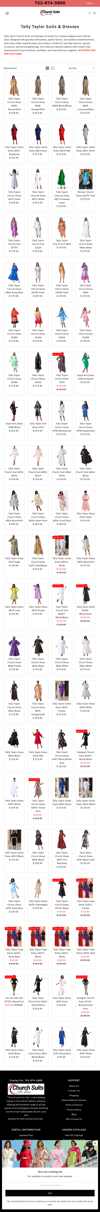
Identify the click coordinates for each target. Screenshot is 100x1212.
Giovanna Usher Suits (74, 1139)
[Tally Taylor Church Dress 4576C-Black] (62, 888)
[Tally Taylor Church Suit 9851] (62, 227)
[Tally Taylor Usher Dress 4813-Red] (62, 134)
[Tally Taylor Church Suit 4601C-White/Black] (62, 594)
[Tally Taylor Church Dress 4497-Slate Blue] (14, 888)
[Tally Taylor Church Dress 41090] (38, 317)
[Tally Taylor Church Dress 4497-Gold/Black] (38, 545)
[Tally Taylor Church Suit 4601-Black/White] (38, 985)
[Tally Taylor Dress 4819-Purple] (38, 594)
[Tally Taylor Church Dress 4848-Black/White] (62, 86)
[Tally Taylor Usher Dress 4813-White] (86, 788)
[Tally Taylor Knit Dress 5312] (38, 411)
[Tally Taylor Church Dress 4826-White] (86, 646)
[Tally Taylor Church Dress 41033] (38, 362)
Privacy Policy (74, 1109)
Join (50, 1193)
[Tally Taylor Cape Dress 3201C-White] (62, 937)
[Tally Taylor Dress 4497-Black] (86, 1037)
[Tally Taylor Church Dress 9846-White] (86, 227)
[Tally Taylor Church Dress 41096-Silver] (38, 272)
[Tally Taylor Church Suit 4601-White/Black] (38, 1037)
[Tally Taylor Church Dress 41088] (86, 317)
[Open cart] (94, 13)
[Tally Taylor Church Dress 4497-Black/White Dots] (62, 739)
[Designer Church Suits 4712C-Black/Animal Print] (86, 985)
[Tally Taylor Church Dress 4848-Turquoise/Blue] (86, 86)
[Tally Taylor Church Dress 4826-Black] (14, 691)
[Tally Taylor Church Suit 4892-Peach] (38, 455)
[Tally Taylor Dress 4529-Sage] (14, 545)
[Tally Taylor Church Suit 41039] (38, 227)
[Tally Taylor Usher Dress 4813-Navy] (38, 134)
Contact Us (74, 1090)
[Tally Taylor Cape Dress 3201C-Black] (38, 937)
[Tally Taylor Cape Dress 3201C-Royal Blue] (14, 937)
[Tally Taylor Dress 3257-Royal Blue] (62, 1037)
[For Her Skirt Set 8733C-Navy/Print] (14, 985)
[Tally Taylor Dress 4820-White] (86, 691)
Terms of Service (74, 1104)
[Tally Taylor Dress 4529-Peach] (86, 500)
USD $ (89, 3)
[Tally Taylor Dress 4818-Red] (38, 739)
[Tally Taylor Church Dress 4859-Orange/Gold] (38, 691)
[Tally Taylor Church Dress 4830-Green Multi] (38, 500)
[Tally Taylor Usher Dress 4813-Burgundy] (14, 134)
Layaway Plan (26, 1135)
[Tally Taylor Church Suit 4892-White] (14, 455)
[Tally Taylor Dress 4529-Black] (14, 1037)
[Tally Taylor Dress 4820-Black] (14, 739)
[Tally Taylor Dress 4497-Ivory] (62, 985)
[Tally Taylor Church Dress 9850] (86, 272)
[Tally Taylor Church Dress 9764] (62, 362)
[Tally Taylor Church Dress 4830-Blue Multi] (14, 500)
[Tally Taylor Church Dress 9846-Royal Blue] (14, 272)
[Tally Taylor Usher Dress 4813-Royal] (62, 788)
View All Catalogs (74, 1135)
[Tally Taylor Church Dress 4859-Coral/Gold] (62, 500)
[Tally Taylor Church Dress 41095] (62, 317)
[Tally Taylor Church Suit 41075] (14, 227)
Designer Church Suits (26, 1139)
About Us (74, 1086)
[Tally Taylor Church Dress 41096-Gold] (62, 272)
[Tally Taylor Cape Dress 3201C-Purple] (86, 888)
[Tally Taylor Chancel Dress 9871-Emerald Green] (62, 179)
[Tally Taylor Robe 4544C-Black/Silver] (86, 594)
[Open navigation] (15, 13)
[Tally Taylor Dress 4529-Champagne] (38, 888)
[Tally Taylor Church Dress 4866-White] (62, 646)
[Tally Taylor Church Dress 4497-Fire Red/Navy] (62, 840)
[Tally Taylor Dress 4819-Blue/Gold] (86, 545)
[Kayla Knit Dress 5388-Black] (14, 411)
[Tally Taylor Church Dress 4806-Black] (38, 840)
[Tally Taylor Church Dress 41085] (14, 317)
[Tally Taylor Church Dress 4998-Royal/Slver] (86, 411)
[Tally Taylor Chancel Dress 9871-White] (38, 179)
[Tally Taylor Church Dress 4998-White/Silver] (62, 411)
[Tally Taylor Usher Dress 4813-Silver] (86, 134)
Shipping (74, 1095)
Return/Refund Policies (74, 1100)
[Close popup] (95, 1143)
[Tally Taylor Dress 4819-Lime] (14, 594)
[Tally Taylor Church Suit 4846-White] (62, 455)
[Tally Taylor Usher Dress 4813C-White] (62, 545)
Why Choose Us (74, 1119)
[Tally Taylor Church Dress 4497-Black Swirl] (86, 840)
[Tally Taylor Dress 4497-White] (14, 788)
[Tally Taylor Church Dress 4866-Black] (38, 646)
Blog (74, 1114)
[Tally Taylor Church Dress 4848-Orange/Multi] (38, 86)
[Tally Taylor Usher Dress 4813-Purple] (62, 691)
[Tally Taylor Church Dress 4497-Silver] (14, 179)
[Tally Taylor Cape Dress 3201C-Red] (86, 937)
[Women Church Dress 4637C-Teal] (86, 179)
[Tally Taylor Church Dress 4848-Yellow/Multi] (14, 86)
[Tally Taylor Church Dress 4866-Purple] (14, 646)
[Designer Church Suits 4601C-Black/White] (86, 739)
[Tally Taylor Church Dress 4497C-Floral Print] (38, 788)
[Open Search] (90, 13)
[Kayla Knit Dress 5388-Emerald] (86, 362)
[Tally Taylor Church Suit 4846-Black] (86, 455)
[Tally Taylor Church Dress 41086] (14, 362)
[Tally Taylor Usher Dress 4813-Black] (14, 840)
